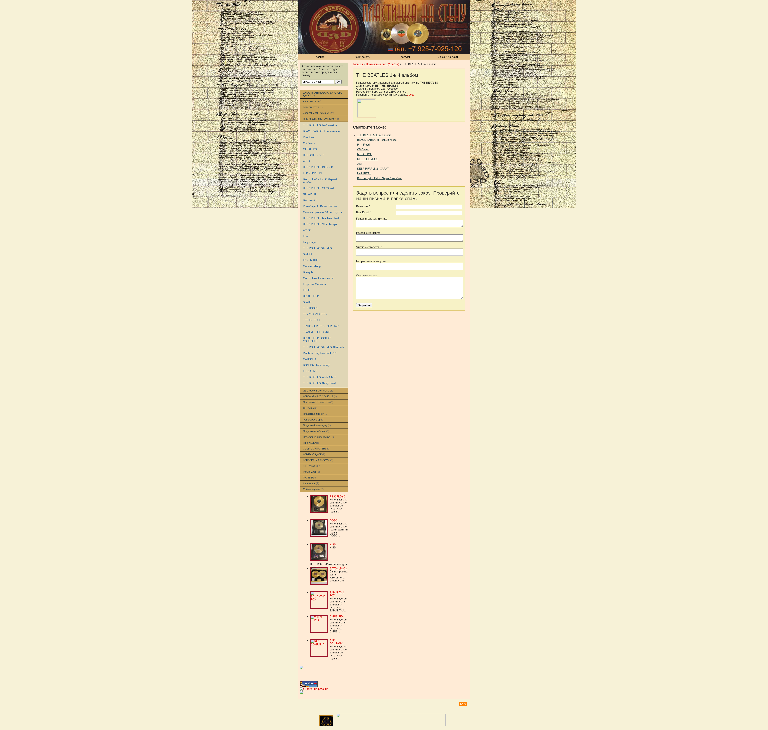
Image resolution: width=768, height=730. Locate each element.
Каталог (405, 56)
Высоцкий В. (310, 200)
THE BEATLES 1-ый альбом (320, 125)
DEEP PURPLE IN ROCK (318, 167)
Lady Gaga (309, 242)
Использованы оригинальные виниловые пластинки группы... (338, 505)
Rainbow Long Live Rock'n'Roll (320, 353)
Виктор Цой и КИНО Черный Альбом (379, 178)
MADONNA (309, 359)
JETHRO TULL (311, 320)
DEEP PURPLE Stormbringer (320, 224)
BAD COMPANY (336, 642)
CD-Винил (309, 143)
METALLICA (310, 149)
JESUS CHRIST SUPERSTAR (321, 326)
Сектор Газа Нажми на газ (318, 278)
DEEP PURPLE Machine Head (321, 218)
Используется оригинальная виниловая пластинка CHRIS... (338, 625)
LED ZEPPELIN (312, 173)
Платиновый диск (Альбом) (382, 64)
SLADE (307, 302)
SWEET (307, 254)
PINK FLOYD (337, 496)
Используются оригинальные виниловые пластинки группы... (338, 652)
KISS (333, 544)
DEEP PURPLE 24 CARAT (318, 188)
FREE (306, 290)
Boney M (308, 272)
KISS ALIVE (310, 371)
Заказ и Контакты (448, 56)
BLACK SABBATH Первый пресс (322, 131)
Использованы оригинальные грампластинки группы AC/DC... (339, 529)
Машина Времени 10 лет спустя (322, 212)
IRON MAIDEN (311, 260)
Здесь (410, 94)
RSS (463, 704)
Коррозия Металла (314, 284)
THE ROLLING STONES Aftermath (323, 347)
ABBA (306, 161)
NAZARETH (310, 194)
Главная (319, 56)
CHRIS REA (337, 616)
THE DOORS (310, 308)
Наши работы (362, 56)
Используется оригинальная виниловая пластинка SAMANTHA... (338, 604)
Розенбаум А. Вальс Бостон (320, 206)
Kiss (305, 236)
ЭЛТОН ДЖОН (338, 568)
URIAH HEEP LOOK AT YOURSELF (317, 340)
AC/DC (307, 230)
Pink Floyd (309, 137)
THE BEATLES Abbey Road (319, 383)
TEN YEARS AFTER (315, 314)
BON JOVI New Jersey (316, 365)
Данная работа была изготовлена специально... (338, 576)
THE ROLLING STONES (317, 248)
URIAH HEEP (311, 296)
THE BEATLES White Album (319, 377)
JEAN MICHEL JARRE (316, 332)
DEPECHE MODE (313, 155)
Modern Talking (312, 266)
